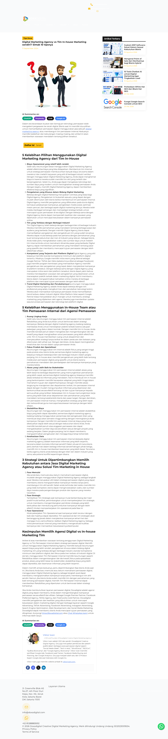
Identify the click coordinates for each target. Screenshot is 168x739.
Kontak (85, 25)
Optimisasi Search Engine (106, 691)
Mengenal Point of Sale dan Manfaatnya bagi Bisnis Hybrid (134, 61)
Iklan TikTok (85, 691)
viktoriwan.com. (69, 662)
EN (93, 11)
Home (27, 25)
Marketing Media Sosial (132, 691)
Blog (75, 25)
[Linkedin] (44, 668)
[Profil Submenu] (41, 25)
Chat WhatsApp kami (78, 613)
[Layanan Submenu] (55, 25)
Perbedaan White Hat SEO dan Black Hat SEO (134, 89)
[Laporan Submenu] (69, 25)
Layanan (49, 25)
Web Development (154, 691)
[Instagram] (33, 668)
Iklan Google (56, 691)
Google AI (61, 118)
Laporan (63, 25)
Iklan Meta (70, 691)
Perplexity (40, 118)
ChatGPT (27, 118)
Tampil (38, 145)
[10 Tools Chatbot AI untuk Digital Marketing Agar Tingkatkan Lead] (113, 76)
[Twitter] (38, 668)
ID (97, 11)
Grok (50, 118)
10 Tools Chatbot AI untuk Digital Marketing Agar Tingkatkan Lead (133, 75)
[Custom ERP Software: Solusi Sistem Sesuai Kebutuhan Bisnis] (113, 49)
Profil (37, 25)
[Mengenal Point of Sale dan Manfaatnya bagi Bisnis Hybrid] (113, 62)
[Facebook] (28, 668)
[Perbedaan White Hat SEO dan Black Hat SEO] (113, 90)
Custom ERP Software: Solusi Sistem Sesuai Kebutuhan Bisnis (134, 47)
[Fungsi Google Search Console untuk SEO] (113, 104)
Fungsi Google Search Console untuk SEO (134, 103)
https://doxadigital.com (52, 613)
